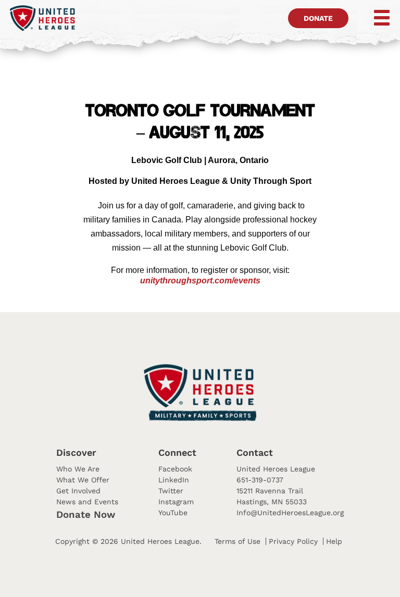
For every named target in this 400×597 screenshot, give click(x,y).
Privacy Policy (293, 541)
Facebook (175, 469)
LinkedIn (173, 480)
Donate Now (85, 514)
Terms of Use (237, 541)
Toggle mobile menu (374, 18)
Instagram (176, 502)
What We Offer (82, 480)
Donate (318, 18)
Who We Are (77, 469)
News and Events (87, 502)
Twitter (170, 491)
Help (334, 541)
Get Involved (78, 491)
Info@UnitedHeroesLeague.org (290, 512)
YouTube (173, 512)
